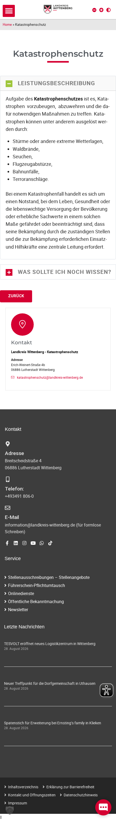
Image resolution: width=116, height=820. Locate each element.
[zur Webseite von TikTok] (50, 543)
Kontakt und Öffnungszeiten (32, 794)
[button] (9, 11)
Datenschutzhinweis (81, 794)
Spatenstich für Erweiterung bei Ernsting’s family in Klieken (52, 722)
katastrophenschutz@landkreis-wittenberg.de (50, 377)
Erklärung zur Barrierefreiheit (70, 786)
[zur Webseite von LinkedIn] (15, 543)
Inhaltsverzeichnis (23, 786)
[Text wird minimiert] (94, 10)
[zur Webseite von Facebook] (7, 543)
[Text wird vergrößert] (101, 10)
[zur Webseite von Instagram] (24, 543)
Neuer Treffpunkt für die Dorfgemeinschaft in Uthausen (49, 683)
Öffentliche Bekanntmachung (36, 601)
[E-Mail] (7, 508)
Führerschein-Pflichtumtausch (36, 585)
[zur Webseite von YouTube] (33, 543)
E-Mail (12, 517)
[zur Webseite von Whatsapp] (41, 543)
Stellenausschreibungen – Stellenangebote (49, 577)
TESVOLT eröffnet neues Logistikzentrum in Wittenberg (49, 643)
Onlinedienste (21, 593)
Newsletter (18, 610)
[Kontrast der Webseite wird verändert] (108, 10)
